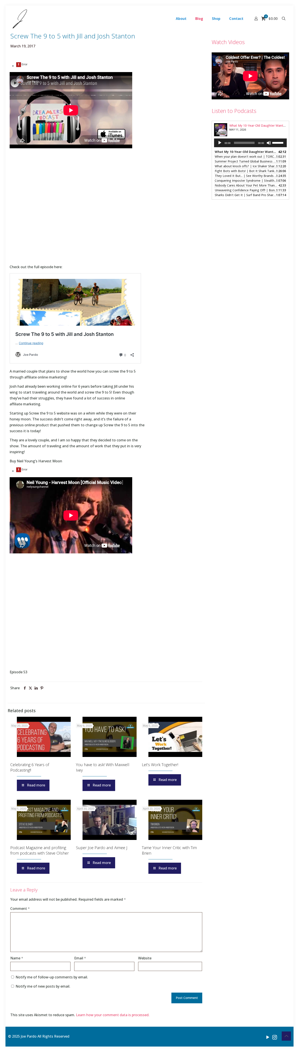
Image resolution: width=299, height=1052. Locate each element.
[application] (250, 142)
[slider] (278, 142)
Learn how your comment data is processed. (113, 1014)
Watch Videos (228, 42)
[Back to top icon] (286, 1036)
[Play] (220, 143)
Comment (20, 908)
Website (144, 958)
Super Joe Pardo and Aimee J (101, 847)
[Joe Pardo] (19, 18)
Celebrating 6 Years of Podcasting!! (29, 767)
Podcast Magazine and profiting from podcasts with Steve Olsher (39, 850)
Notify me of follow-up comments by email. (52, 977)
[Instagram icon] (274, 1037)
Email (80, 958)
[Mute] (269, 143)
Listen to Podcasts (234, 110)
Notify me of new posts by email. (43, 986)
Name (16, 958)
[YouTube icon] (268, 1037)
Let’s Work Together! (160, 764)
